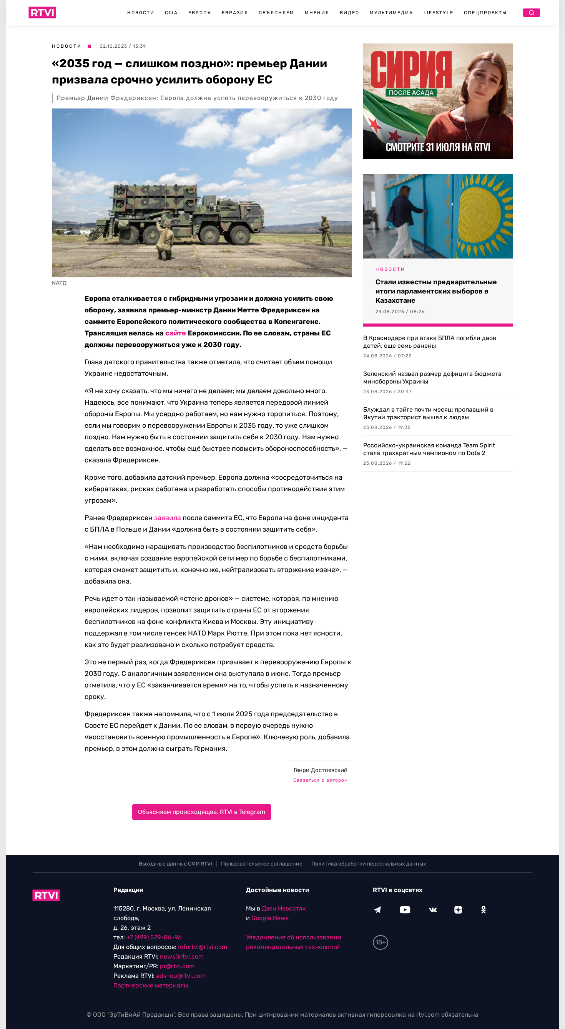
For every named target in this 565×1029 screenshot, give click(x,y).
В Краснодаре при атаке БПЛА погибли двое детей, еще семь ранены (429, 341)
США (171, 12)
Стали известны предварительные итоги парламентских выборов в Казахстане (436, 291)
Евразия (235, 12)
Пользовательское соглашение (261, 864)
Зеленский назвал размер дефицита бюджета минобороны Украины (432, 377)
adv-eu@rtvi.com (181, 975)
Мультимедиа (391, 12)
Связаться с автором (320, 780)
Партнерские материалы (150, 985)
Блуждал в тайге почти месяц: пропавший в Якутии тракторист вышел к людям (428, 413)
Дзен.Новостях (284, 908)
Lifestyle (439, 12)
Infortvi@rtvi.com (202, 947)
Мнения (317, 12)
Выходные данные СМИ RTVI (175, 864)
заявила (167, 518)
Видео (349, 12)
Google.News (270, 918)
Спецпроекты (485, 12)
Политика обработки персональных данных (368, 864)
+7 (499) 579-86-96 (154, 937)
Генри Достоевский (320, 770)
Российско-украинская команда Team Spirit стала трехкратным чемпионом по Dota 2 (429, 449)
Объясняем (276, 12)
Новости (141, 12)
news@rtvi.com (182, 956)
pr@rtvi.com (177, 966)
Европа (199, 12)
